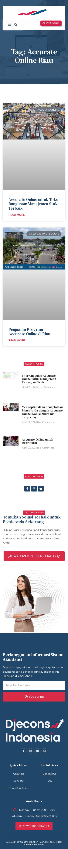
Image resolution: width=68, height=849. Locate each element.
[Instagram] (34, 488)
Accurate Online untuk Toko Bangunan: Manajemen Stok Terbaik (33, 204)
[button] (9, 24)
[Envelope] (44, 751)
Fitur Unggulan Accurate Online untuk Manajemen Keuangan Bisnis (39, 378)
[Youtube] (41, 488)
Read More (16, 214)
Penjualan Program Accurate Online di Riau (29, 332)
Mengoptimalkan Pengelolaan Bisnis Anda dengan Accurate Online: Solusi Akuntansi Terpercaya (42, 412)
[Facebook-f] (27, 488)
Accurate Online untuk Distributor (37, 441)
